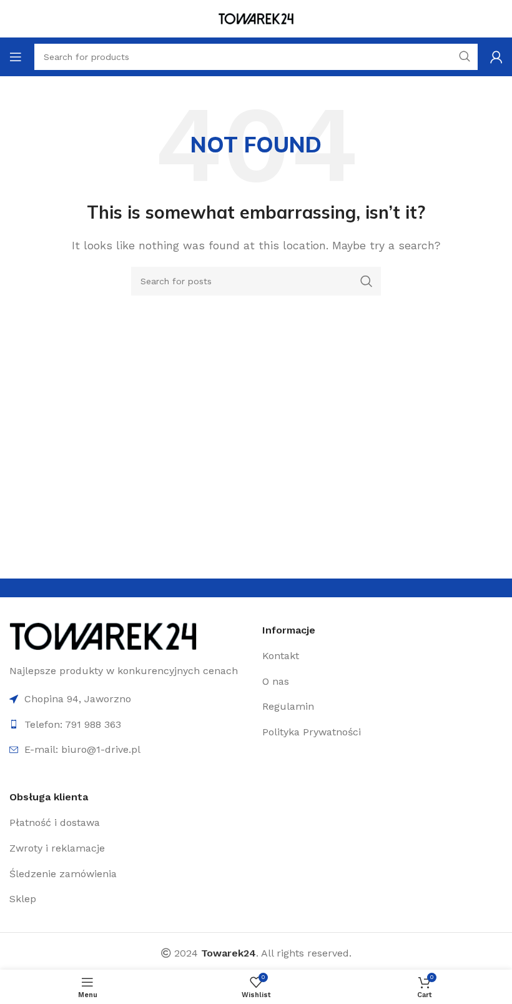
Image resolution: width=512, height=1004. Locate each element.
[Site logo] (256, 18)
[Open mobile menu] (15, 56)
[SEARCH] (366, 281)
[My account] (496, 56)
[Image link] (103, 635)
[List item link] (340, 656)
